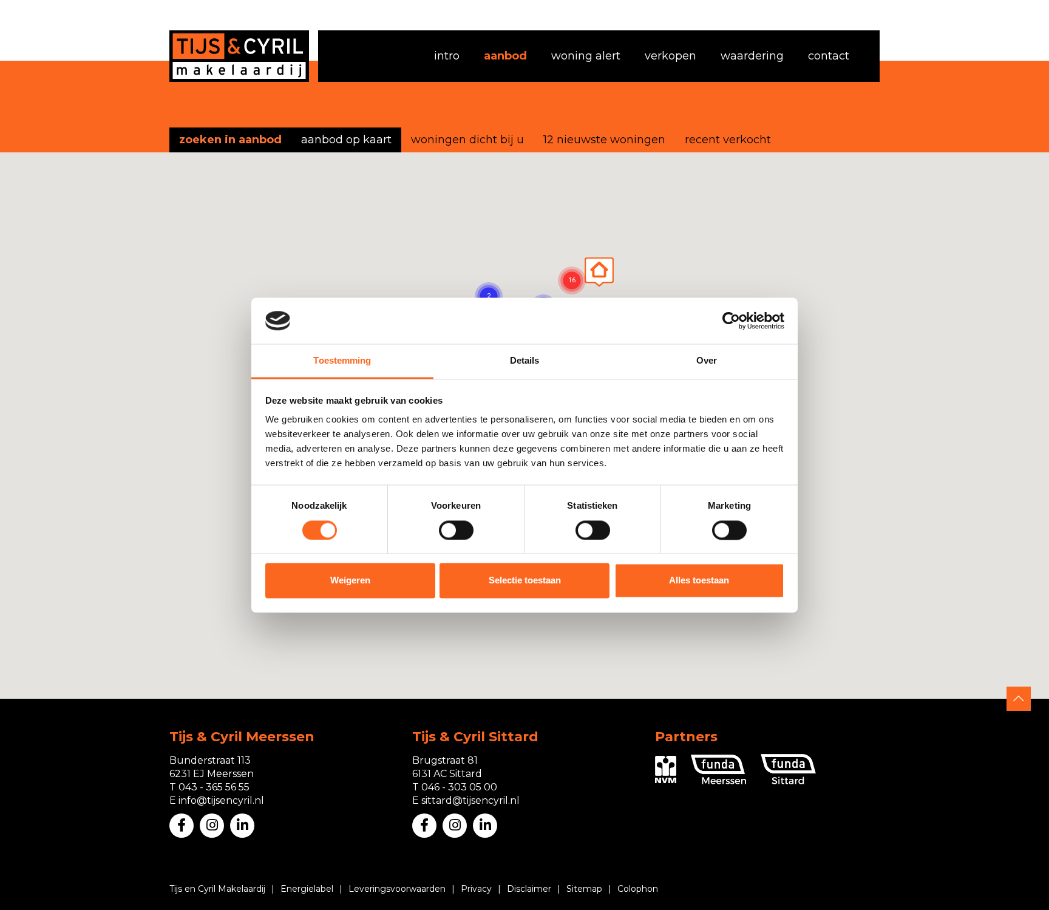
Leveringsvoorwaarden (397, 888)
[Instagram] (212, 825)
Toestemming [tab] (342, 361)
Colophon (637, 888)
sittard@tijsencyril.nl (470, 800)
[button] (599, 272)
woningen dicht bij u (467, 139)
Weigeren (350, 581)
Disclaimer (529, 888)
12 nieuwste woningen (604, 139)
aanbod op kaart (346, 139)
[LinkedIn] (242, 825)
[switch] (456, 530)
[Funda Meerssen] (718, 769)
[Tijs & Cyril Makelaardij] (239, 56)
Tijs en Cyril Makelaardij (217, 888)
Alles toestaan (699, 581)
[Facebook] (181, 825)
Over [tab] (706, 361)
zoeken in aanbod (230, 139)
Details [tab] (525, 361)
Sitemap (584, 888)
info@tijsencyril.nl (221, 800)
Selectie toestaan (525, 581)
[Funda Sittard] (788, 769)
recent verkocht (728, 139)
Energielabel (306, 888)
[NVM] (665, 769)
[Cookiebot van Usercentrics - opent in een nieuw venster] (731, 320)
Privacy (476, 888)
